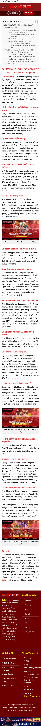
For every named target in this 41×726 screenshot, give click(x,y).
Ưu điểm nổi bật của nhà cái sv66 (19, 41)
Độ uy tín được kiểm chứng (18, 32)
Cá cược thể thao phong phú (20, 52)
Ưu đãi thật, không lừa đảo (19, 39)
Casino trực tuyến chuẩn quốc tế (21, 54)
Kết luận (11, 63)
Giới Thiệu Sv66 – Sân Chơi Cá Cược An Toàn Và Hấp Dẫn (19, 26)
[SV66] (20, 7)
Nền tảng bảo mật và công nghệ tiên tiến (23, 47)
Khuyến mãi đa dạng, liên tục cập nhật (23, 61)
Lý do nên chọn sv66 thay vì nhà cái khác (22, 30)
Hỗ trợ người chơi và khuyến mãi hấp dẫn (21, 57)
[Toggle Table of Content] (34, 22)
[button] (3, 6)
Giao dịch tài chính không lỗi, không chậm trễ (22, 35)
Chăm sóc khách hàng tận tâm (21, 59)
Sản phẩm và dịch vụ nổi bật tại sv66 (20, 50)
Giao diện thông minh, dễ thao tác (22, 43)
